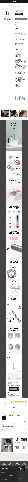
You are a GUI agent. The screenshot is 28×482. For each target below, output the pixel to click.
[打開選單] (2, 1)
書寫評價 (14, 407)
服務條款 (10, 471)
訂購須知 (17, 105)
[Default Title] (17, 439)
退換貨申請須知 (11, 475)
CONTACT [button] (2, 470)
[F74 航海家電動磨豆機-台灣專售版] (24, 439)
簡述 (16, 24)
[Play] (7, 11)
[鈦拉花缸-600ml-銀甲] (17, 447)
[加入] (26, 478)
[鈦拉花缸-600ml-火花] (24, 447)
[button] (21, 7)
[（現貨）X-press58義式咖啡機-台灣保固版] (17, 439)
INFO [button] (10, 470)
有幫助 (3, 421)
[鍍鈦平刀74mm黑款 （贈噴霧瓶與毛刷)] (24, 439)
